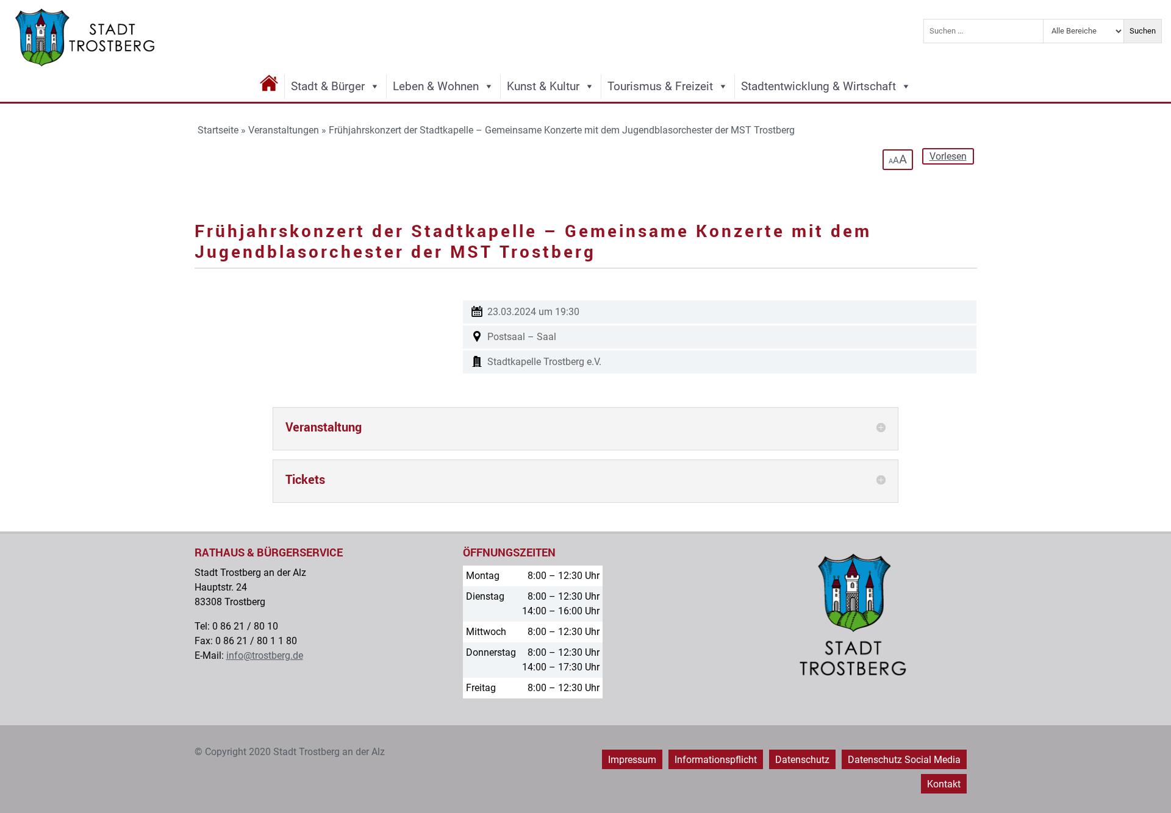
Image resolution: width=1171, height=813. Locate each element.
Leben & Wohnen (436, 86)
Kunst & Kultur (543, 86)
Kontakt (944, 784)
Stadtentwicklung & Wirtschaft (818, 86)
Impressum (632, 759)
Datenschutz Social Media (904, 759)
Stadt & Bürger (328, 86)
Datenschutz (802, 759)
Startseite (218, 130)
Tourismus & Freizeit (660, 86)
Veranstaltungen (283, 130)
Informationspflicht (716, 759)
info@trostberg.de (264, 655)
